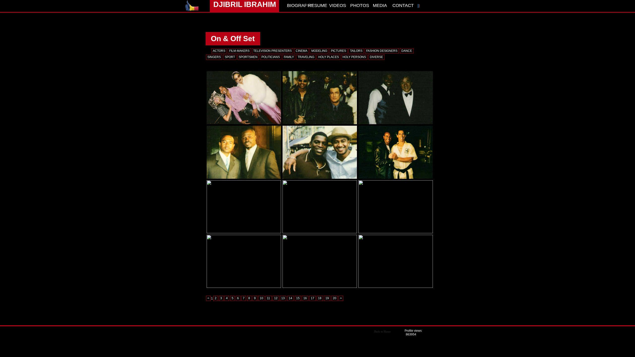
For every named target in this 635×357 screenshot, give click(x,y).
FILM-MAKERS (239, 51)
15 (298, 298)
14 (290, 298)
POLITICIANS (270, 57)
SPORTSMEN (248, 57)
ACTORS (219, 51)
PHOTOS (359, 5)
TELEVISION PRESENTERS (272, 51)
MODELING (319, 51)
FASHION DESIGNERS (381, 51)
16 (305, 298)
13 (283, 298)
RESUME (317, 5)
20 (334, 298)
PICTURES (338, 51)
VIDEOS (337, 5)
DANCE (406, 51)
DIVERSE (376, 57)
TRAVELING (306, 57)
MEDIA (380, 5)
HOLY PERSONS (354, 57)
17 (312, 298)
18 (319, 298)
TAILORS (356, 51)
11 (268, 298)
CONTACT (402, 5)
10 (261, 298)
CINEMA (301, 51)
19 (327, 298)
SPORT (230, 57)
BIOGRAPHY (296, 5)
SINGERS (214, 57)
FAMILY (289, 57)
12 (276, 298)
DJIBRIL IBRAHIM (244, 4)
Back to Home (382, 331)
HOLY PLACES (328, 57)
